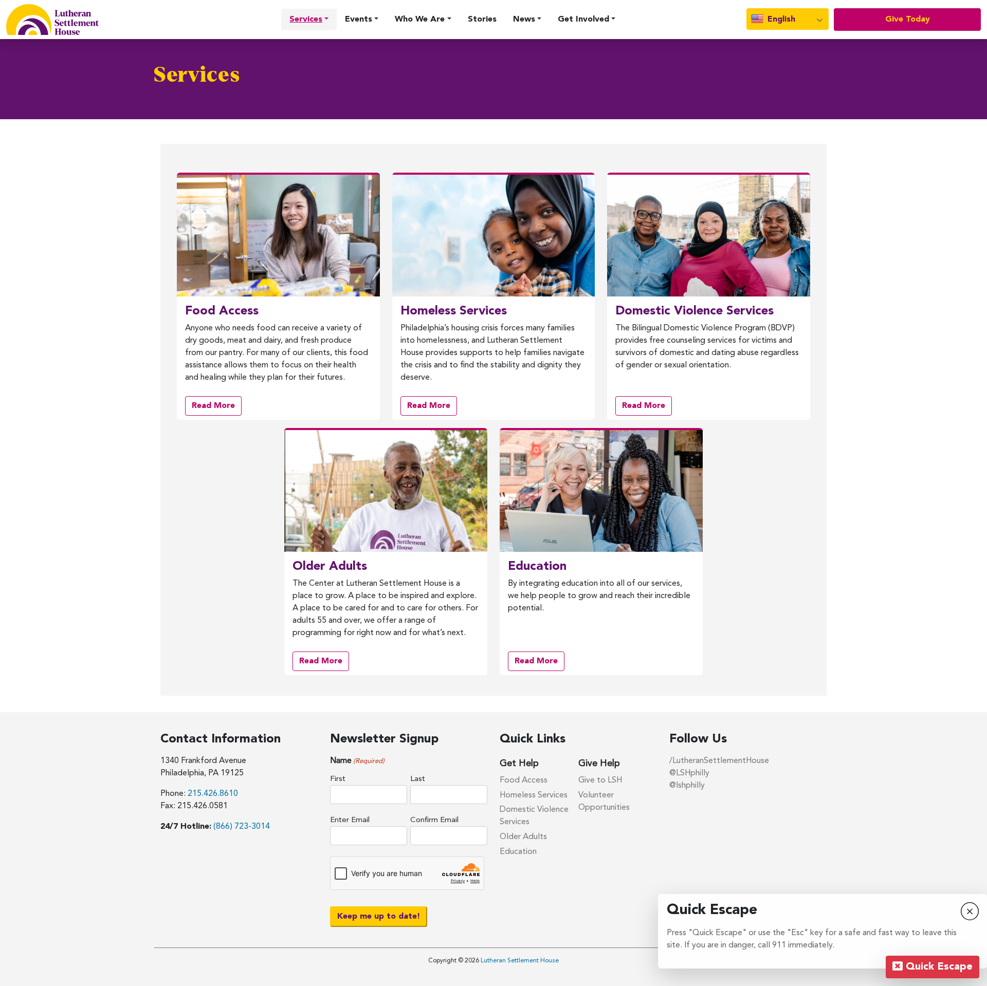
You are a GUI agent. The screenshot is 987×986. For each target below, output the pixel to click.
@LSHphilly (689, 773)
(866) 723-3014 (241, 827)
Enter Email (350, 820)
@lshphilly (687, 786)
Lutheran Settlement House (520, 961)
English (780, 19)
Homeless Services (534, 795)
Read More (217, 408)
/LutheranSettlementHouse (719, 761)
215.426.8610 (213, 794)
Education (518, 852)
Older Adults (523, 837)
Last (417, 779)
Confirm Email (434, 820)
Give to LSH (600, 780)
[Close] (970, 910)
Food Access (523, 780)
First (337, 779)
